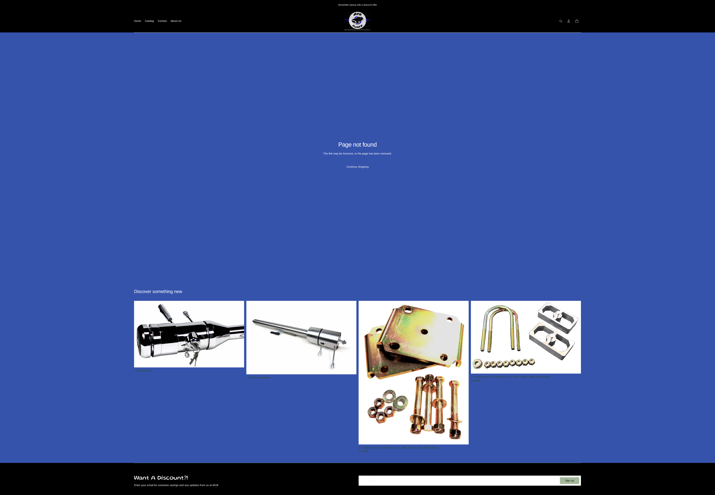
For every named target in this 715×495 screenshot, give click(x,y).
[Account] (569, 21)
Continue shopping (358, 166)
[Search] (561, 21)
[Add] (238, 361)
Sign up (569, 480)
